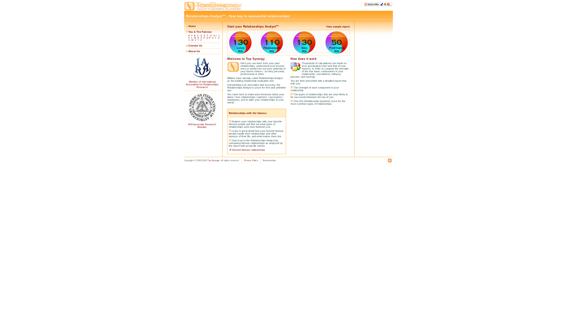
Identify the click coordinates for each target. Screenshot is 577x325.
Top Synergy (213, 160)
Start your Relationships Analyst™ (253, 26)
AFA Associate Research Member (202, 125)
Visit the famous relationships (248, 150)
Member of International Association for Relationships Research (202, 84)
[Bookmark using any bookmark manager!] (378, 5)
